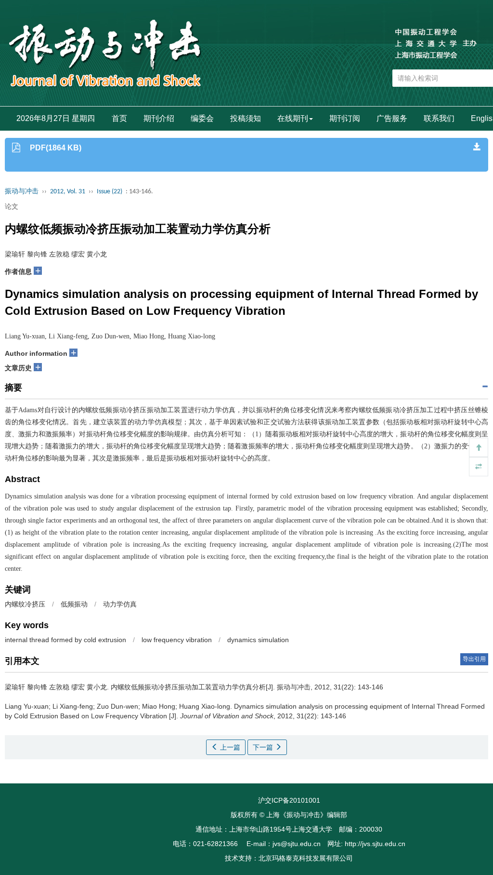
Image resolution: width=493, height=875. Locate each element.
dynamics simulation (258, 640)
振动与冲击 (22, 191)
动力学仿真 (120, 604)
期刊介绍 (158, 118)
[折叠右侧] (478, 466)
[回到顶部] (478, 447)
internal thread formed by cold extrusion (65, 640)
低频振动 (74, 604)
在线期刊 (292, 118)
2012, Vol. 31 (67, 191)
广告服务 (391, 118)
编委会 (202, 118)
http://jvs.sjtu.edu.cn (375, 844)
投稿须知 (245, 118)
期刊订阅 (344, 118)
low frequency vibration (177, 640)
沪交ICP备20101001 (289, 800)
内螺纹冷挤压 (25, 604)
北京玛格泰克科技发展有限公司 (306, 858)
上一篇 (229, 747)
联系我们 (439, 118)
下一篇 (264, 747)
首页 (119, 118)
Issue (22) (109, 191)
